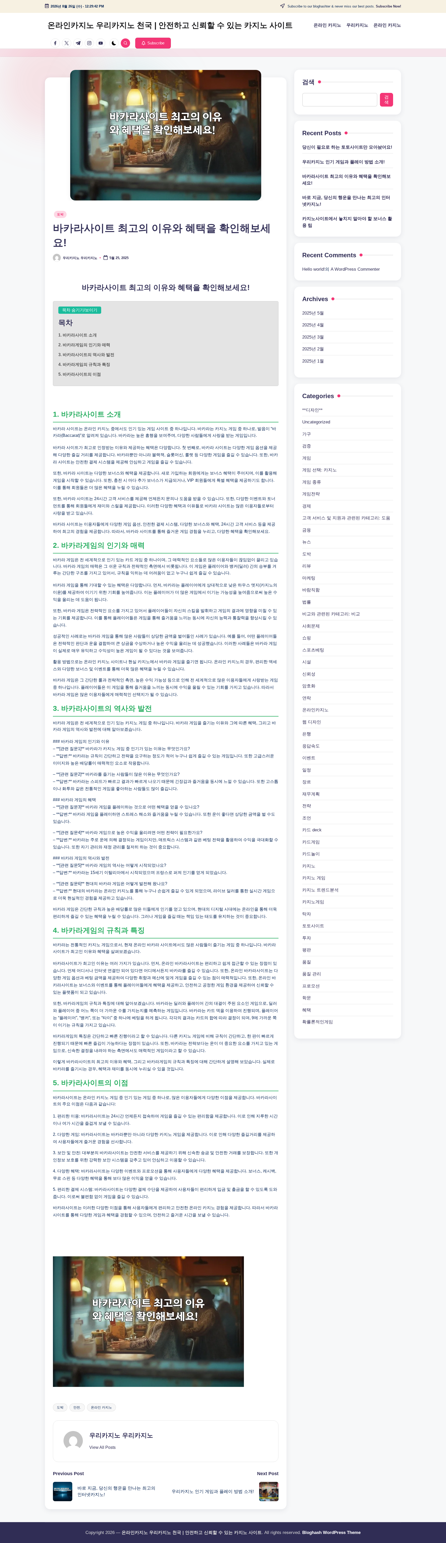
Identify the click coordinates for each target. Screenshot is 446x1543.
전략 (306, 805)
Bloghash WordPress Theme (331, 1532)
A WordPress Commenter (355, 269)
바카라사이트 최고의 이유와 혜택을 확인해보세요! (346, 180)
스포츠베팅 (313, 650)
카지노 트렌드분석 (320, 890)
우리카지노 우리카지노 (121, 1435)
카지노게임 (313, 901)
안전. (77, 1407)
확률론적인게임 (317, 1021)
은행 (306, 734)
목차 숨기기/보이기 (79, 310)
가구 (306, 434)
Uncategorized (316, 422)
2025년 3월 (313, 337)
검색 (308, 81)
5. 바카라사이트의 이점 (79, 374)
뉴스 (306, 542)
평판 (306, 949)
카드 (312, 829)
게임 (306, 458)
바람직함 (311, 590)
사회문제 (311, 626)
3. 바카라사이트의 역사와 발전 (86, 354)
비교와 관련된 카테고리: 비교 (331, 614)
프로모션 (311, 986)
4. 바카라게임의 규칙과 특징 (84, 364)
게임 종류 (311, 482)
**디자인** (312, 410)
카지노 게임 (313, 877)
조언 (306, 818)
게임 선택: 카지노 (319, 470)
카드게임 (311, 842)
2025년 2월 (313, 349)
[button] (153, 43)
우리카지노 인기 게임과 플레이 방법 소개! (343, 161)
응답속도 (311, 746)
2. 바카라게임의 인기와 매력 (84, 345)
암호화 (308, 686)
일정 (306, 770)
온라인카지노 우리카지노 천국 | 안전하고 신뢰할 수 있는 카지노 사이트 (170, 25)
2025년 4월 (313, 325)
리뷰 (306, 566)
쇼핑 (306, 638)
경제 (306, 506)
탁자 (306, 914)
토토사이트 (313, 925)
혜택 (306, 1010)
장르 (306, 781)
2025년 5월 (313, 313)
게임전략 (311, 494)
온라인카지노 (315, 710)
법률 (306, 602)
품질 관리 (311, 973)
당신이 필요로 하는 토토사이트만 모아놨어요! (347, 147)
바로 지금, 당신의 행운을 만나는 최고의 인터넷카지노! (346, 201)
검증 (306, 446)
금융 (306, 530)
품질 (306, 962)
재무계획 (311, 794)
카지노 (308, 866)
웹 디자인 (311, 722)
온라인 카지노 (101, 1407)
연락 (306, 698)
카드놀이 (311, 853)
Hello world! (313, 269)
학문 (306, 997)
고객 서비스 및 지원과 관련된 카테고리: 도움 (346, 518)
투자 (306, 938)
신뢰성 (308, 674)
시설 (306, 662)
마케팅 (308, 578)
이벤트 (308, 758)
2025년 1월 (313, 361)
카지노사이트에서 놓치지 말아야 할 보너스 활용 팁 (347, 222)
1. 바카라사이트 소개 (77, 335)
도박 (60, 214)
